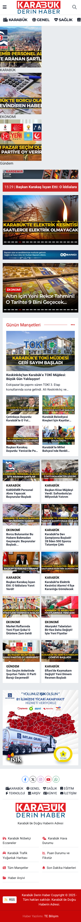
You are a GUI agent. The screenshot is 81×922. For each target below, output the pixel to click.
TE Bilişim (51, 916)
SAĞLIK (65, 20)
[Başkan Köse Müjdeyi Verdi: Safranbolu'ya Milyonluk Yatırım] (59, 470)
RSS (11, 900)
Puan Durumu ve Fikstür (56, 855)
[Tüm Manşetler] (73, 325)
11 (42, 309)
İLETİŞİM (70, 793)
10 (38, 309)
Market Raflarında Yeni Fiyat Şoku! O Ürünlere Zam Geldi (19, 630)
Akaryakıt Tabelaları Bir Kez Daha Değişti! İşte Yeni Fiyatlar (58, 630)
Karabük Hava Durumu (54, 841)
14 (53, 309)
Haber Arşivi (16, 878)
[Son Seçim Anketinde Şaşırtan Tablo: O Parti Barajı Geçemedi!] (21, 651)
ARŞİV (36, 793)
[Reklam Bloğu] (40, 174)
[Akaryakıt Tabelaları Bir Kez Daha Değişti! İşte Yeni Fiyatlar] (59, 607)
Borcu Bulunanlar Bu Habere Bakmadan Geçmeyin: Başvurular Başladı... (20, 539)
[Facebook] (25, 779)
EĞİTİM (69, 788)
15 (57, 309)
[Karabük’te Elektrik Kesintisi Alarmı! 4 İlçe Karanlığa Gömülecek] (59, 562)
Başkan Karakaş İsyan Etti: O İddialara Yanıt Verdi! (20, 585)
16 (61, 309)
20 (75, 309)
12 (46, 309)
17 (64, 309)
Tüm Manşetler (17, 868)
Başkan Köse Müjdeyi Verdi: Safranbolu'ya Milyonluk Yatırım (59, 493)
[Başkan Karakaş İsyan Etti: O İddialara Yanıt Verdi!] (21, 562)
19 (72, 309)
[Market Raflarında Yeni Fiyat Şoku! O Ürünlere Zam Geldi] (21, 607)
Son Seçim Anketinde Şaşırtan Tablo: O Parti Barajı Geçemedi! (21, 674)
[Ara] (74, 7)
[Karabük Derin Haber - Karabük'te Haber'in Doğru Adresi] (38, 7)
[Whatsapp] (56, 779)
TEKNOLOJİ (17, 793)
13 (49, 309)
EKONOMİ (13, 530)
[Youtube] (48, 779)
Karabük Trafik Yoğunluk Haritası (15, 855)
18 (68, 309)
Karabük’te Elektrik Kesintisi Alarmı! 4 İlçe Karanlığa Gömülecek (59, 585)
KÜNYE (52, 793)
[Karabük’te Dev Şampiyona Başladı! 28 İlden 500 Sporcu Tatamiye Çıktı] (59, 514)
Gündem (12, 666)
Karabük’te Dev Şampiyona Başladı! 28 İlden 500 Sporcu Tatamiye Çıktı (58, 539)
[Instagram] (40, 779)
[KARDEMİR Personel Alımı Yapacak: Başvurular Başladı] (21, 470)
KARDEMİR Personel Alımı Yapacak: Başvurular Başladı (19, 493)
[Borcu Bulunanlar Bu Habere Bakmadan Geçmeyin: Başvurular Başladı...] (21, 514)
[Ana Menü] (5, 7)
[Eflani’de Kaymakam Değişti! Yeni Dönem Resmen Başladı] (59, 651)
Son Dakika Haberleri (61, 868)
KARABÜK (17, 20)
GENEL (42, 20)
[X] (32, 779)
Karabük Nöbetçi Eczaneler (17, 841)
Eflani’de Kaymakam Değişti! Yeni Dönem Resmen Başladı (58, 674)
